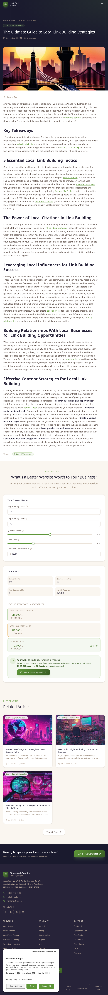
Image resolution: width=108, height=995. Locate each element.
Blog (13, 20)
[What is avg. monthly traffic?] (27, 506)
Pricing (41, 931)
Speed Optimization (11, 944)
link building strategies (56, 228)
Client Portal (79, 944)
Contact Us (78, 926)
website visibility (24, 144)
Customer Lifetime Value (18, 548)
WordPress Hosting (11, 940)
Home (5, 20)
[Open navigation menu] (102, 4)
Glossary (77, 953)
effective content (72, 117)
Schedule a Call (80, 931)
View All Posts (52, 832)
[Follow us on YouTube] (23, 912)
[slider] (49, 534)
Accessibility (82, 988)
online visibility (70, 177)
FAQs (76, 949)
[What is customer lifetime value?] (31, 549)
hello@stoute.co (14, 897)
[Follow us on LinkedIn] (17, 912)
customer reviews (44, 201)
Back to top (98, 987)
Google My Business (65, 191)
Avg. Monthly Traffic (16, 506)
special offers (53, 310)
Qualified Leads (14, 530)
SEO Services (9, 931)
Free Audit (78, 940)
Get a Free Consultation (89, 853)
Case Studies (44, 935)
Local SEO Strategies (15, 25)
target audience (72, 359)
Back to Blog (12, 97)
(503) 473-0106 (14, 893)
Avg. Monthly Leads (16, 518)
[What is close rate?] (18, 540)
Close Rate (12, 539)
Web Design (8, 926)
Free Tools (78, 935)
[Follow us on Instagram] (11, 912)
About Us (42, 926)
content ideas (30, 407)
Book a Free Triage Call (33, 672)
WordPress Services (11, 935)
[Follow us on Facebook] (5, 912)
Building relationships (70, 147)
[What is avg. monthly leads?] (26, 519)
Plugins (41, 940)
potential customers (85, 184)
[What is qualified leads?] (23, 531)
